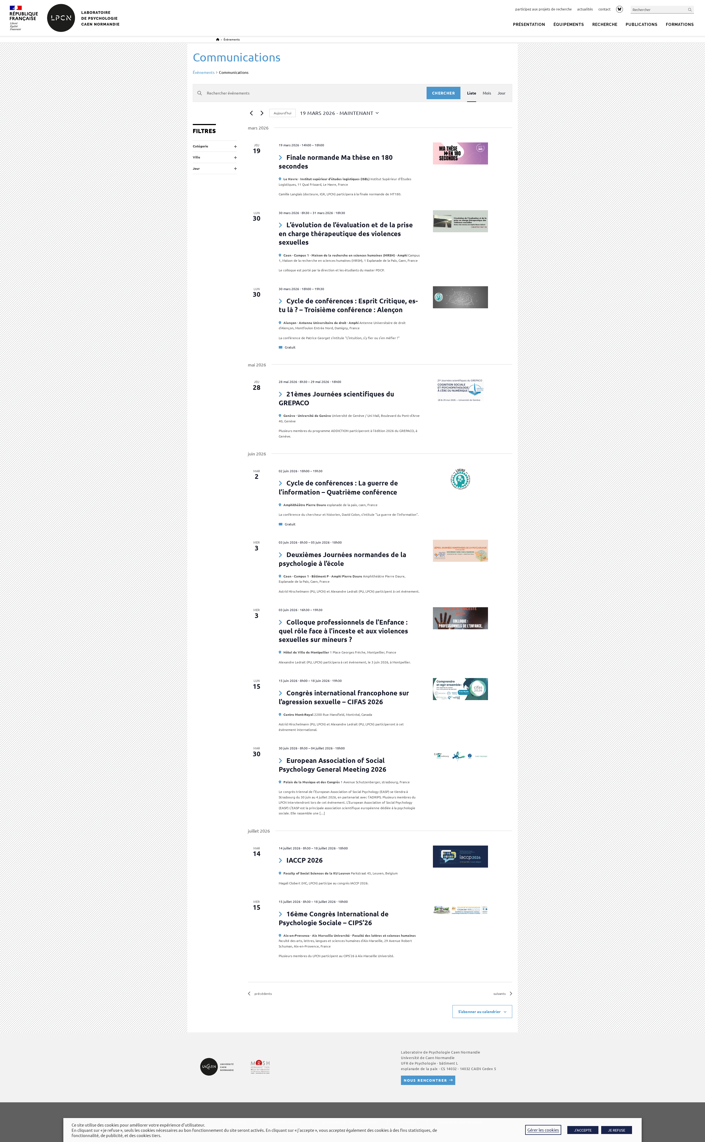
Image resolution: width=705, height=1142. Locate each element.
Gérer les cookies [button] (543, 1129)
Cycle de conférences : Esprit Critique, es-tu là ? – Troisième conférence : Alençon (348, 305)
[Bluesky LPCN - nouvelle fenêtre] (619, 9)
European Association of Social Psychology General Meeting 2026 (332, 764)
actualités (585, 9)
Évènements (232, 39)
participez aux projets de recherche (543, 9)
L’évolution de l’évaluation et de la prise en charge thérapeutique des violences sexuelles (346, 233)
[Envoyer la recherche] (690, 9)
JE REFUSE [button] (616, 1130)
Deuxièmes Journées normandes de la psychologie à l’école (342, 559)
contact (604, 9)
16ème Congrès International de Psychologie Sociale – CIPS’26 (334, 918)
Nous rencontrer (425, 1080)
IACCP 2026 (304, 860)
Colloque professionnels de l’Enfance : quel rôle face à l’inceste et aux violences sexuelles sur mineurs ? (343, 631)
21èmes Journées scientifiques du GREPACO (336, 398)
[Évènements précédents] (251, 113)
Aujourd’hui (282, 113)
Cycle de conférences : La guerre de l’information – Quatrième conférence (338, 487)
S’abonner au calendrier (479, 1011)
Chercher (443, 92)
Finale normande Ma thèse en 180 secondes (336, 161)
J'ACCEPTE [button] (583, 1130)
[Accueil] (217, 39)
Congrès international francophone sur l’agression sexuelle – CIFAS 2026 (344, 697)
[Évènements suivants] (262, 113)
